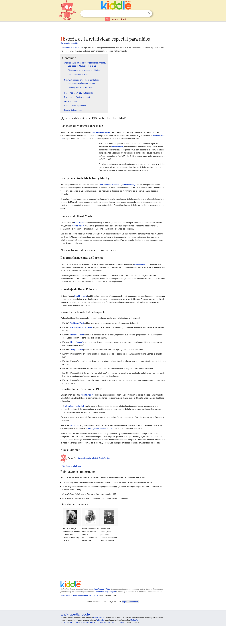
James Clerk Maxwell (101, 132)
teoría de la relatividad (72, 47)
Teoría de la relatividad (71, 466)
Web (107, 19)
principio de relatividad (74, 406)
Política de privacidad (106, 622)
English (123, 19)
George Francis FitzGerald (81, 327)
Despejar (144, 14)
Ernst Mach (79, 222)
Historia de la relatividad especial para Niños (79, 595)
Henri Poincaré (80, 296)
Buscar (149, 13)
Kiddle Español (66, 622)
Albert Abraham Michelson (109, 184)
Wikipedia (100, 620)
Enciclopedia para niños (69, 43)
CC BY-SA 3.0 (98, 617)
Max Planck (74, 425)
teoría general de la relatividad (100, 428)
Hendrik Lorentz (140, 264)
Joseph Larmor (76, 349)
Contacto (120, 622)
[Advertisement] (113, 28)
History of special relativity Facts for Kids (93, 458)
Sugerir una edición (130, 601)
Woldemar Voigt (77, 323)
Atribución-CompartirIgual (105, 591)
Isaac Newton (117, 146)
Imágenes (115, 19)
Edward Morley (128, 184)
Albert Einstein (78, 225)
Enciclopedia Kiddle (101, 589)
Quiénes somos (89, 622)
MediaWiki (134, 620)
